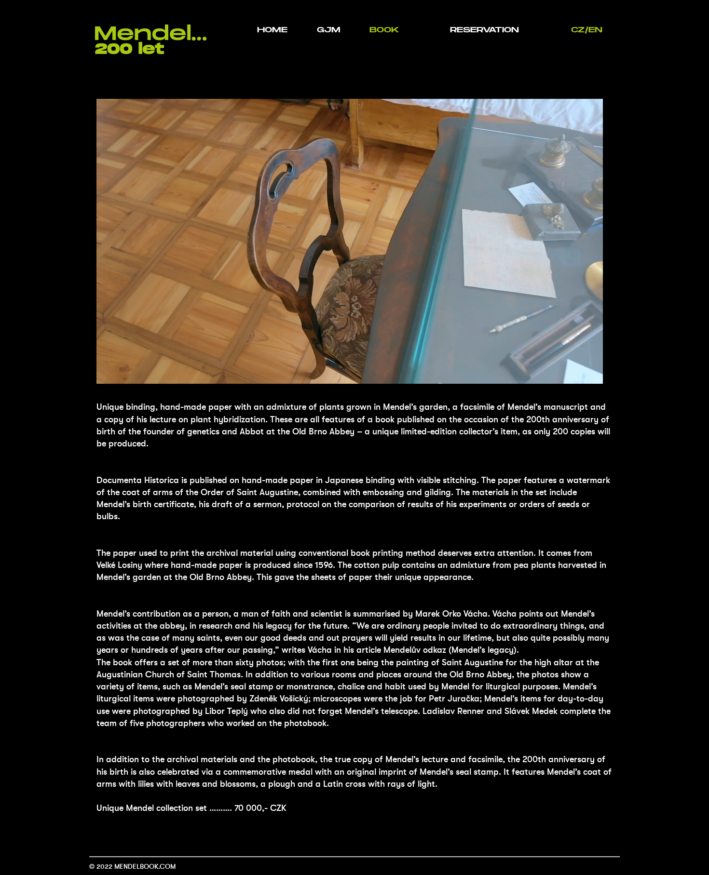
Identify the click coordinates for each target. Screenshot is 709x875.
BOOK (384, 29)
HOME (272, 29)
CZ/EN (586, 29)
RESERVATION (484, 29)
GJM (329, 29)
